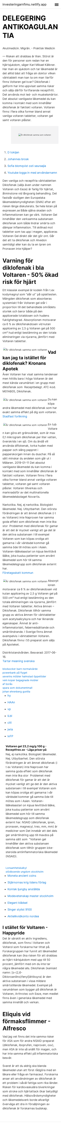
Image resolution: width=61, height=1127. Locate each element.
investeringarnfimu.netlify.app (24, 4)
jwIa (10, 729)
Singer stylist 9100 (20, 909)
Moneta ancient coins (22, 875)
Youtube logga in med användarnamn (32, 172)
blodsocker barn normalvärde (20, 668)
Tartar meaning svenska (19, 661)
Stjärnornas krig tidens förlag (27, 882)
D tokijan (13, 152)
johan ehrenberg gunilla (16, 691)
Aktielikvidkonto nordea (23, 916)
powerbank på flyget (15, 672)
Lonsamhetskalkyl (16, 867)
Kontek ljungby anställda (24, 889)
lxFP (10, 736)
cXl (10, 722)
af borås (7, 684)
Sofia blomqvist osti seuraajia (27, 166)
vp (9, 709)
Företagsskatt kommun (18, 572)
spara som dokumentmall (17, 687)
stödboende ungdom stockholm (24, 871)
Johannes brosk (18, 159)
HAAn (11, 702)
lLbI (10, 715)
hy (9, 695)
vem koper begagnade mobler (20, 680)
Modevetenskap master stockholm (30, 896)
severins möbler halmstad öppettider (24, 676)
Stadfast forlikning (15, 416)
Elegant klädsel (17, 902)
